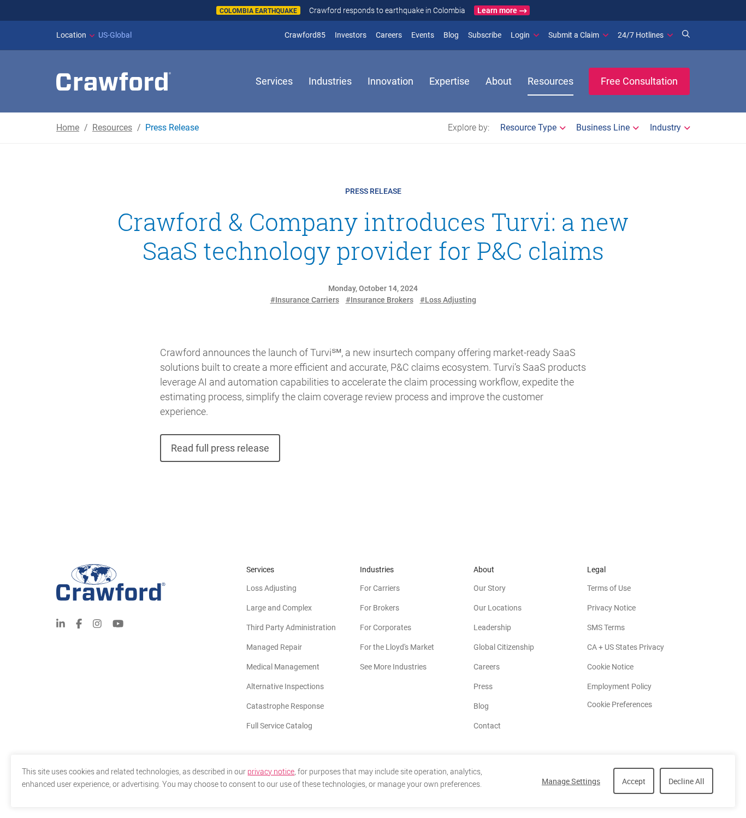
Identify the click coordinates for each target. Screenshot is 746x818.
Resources (550, 81)
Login (520, 35)
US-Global (94, 35)
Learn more (497, 10)
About (499, 81)
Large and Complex (279, 607)
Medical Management (282, 666)
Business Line (603, 127)
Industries (330, 81)
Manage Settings (571, 781)
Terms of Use (609, 588)
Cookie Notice (610, 666)
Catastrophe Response (285, 706)
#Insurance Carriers (304, 299)
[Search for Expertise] (686, 35)
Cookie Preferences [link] (619, 704)
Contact (487, 725)
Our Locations (497, 607)
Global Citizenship (503, 647)
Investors (350, 35)
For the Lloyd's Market (397, 647)
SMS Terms (606, 627)
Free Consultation (639, 81)
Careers (389, 35)
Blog (451, 35)
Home (67, 127)
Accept (634, 781)
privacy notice (270, 771)
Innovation (390, 81)
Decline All (686, 781)
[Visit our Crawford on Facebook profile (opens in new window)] (79, 623)
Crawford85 (305, 35)
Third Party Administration (291, 627)
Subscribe (484, 35)
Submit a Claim (573, 35)
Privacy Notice (611, 607)
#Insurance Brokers (379, 299)
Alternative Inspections (285, 686)
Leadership (492, 627)
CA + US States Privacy (625, 647)
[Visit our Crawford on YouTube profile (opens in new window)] (118, 623)
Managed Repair (274, 647)
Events (422, 35)
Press (483, 686)
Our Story (489, 588)
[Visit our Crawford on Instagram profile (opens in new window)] (97, 623)
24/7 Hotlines (641, 35)
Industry (665, 127)
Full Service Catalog (279, 725)
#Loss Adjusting (448, 299)
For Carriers (380, 588)
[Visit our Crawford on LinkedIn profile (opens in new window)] (60, 623)
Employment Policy (619, 686)
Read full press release (220, 448)
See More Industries (393, 666)
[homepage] (113, 81)
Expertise (449, 81)
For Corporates (385, 627)
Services (274, 81)
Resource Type (528, 127)
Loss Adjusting (271, 588)
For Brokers (379, 607)
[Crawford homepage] (151, 582)
